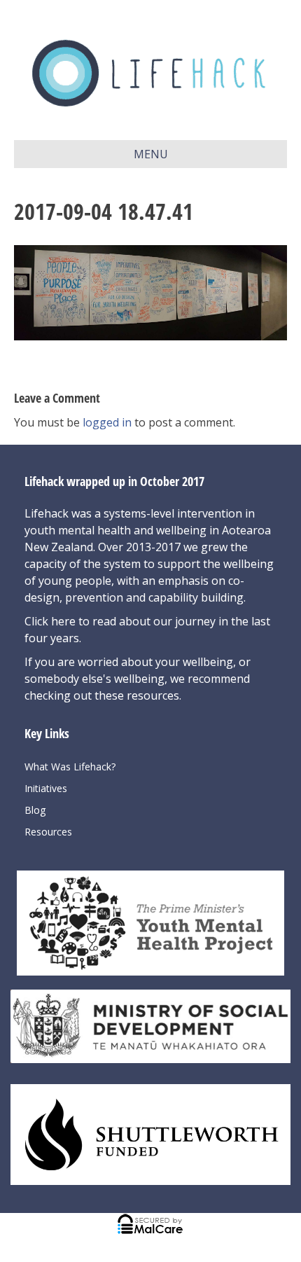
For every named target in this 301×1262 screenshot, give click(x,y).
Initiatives (45, 788)
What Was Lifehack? (69, 766)
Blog (35, 810)
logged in (107, 422)
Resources (48, 831)
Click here (51, 621)
